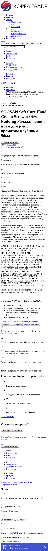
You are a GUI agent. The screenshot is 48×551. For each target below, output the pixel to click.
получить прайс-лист (10, 142)
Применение (25, 191)
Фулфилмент (17, 31)
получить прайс (28, 44)
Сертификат (37, 191)
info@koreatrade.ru (9, 485)
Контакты (10, 38)
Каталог (9, 15)
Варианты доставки (31, 324)
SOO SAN (10, 89)
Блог (13, 24)
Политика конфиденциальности (15, 537)
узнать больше (7, 417)
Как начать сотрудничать (12, 324)
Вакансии (15, 26)
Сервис (9, 29)
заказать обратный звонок (12, 430)
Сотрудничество (18, 33)
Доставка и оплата (14, 36)
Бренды (9, 17)
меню (39, 44)
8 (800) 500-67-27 (13, 43)
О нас (9, 20)
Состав (15, 191)
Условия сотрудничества (27, 322)
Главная (9, 87)
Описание (6, 191)
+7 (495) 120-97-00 (24, 482)
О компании (16, 22)
